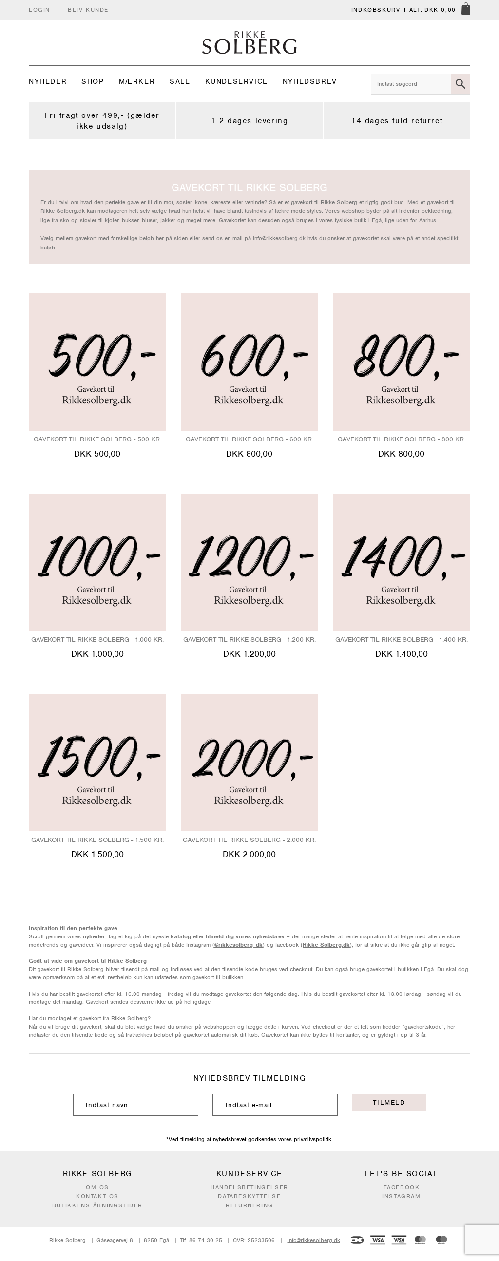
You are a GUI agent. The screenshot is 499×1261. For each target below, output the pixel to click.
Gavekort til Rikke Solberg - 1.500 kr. (97, 840)
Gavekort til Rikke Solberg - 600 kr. (249, 439)
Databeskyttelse (249, 1196)
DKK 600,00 (249, 453)
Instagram (401, 1196)
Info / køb (97, 471)
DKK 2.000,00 (249, 854)
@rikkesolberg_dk (238, 945)
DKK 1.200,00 (249, 654)
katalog (181, 936)
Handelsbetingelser (249, 1187)
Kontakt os (97, 1196)
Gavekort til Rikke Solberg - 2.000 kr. (249, 840)
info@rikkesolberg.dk (279, 238)
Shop (92, 81)
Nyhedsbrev (310, 81)
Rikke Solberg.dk (326, 945)
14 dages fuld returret (396, 121)
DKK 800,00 (401, 453)
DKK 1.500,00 (97, 854)
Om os (97, 1187)
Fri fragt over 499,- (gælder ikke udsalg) (101, 121)
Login (39, 10)
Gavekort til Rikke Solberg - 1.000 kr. (97, 639)
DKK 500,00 (97, 453)
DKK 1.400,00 (401, 654)
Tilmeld (389, 1102)
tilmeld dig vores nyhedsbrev (245, 936)
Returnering (249, 1205)
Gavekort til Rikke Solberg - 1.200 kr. (249, 639)
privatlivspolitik (312, 1139)
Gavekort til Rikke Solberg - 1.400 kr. (401, 639)
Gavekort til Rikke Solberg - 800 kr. (401, 439)
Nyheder (48, 81)
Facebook (402, 1187)
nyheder (94, 936)
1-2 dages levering (249, 121)
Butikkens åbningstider (97, 1205)
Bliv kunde (88, 10)
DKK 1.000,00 (97, 654)
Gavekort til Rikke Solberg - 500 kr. (97, 439)
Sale (180, 81)
